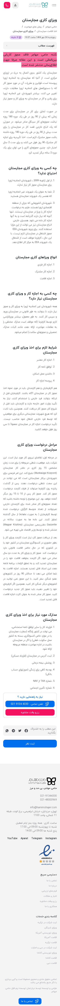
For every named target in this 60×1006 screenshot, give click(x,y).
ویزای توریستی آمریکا (46, 932)
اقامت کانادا (51, 958)
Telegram (36, 838)
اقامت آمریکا (50, 937)
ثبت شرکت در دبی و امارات (44, 947)
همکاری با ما (51, 906)
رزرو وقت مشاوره (48, 901)
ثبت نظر (30, 743)
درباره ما (53, 885)
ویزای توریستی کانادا (47, 952)
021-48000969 (48, 800)
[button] (15, 5)
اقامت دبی (52, 963)
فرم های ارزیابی (49, 891)
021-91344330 (48, 796)
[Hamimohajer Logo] (38, 5)
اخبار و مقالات (50, 896)
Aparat (24, 838)
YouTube (12, 838)
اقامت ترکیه (51, 942)
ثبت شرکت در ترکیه (47, 922)
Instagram (51, 838)
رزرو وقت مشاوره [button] (30, 712)
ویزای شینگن (50, 927)
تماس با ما (52, 880)
